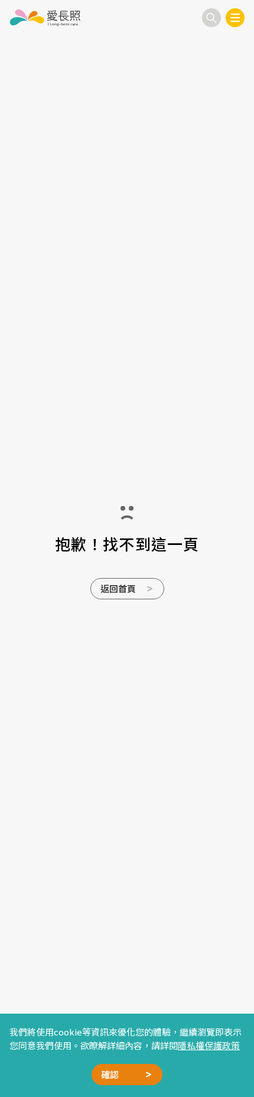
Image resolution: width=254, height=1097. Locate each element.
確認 (110, 1074)
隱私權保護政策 (209, 1045)
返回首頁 (118, 588)
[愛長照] (44, 17)
